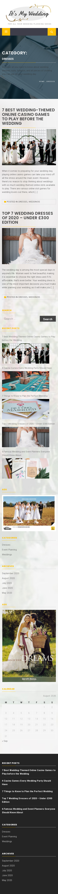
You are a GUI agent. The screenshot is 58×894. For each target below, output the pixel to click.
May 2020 (7, 593)
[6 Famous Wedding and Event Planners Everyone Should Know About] (25, 468)
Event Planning (9, 549)
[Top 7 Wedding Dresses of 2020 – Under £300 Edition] (25, 437)
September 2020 (10, 573)
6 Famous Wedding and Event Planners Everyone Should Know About (28, 811)
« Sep (5, 741)
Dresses (23, 201)
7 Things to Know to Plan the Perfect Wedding (24, 396)
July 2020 (7, 583)
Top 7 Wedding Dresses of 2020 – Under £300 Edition (27, 217)
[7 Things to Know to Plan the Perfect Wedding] (25, 409)
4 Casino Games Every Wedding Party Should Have (27, 368)
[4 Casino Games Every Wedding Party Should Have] (25, 381)
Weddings (34, 201)
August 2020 (8, 578)
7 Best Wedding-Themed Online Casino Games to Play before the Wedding (28, 116)
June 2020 (7, 588)
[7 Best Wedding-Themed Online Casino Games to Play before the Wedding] (25, 353)
